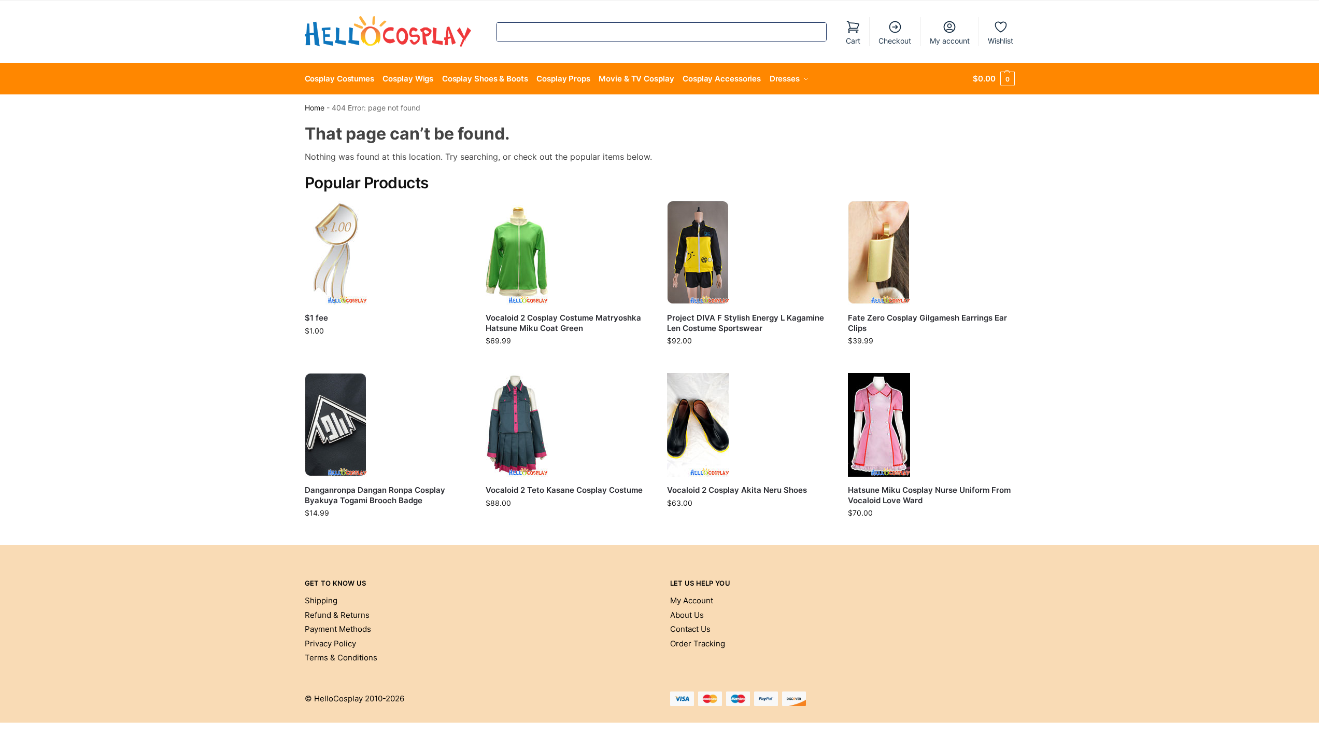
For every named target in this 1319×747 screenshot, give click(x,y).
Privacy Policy (330, 643)
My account (950, 40)
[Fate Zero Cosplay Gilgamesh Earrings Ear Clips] (931, 253)
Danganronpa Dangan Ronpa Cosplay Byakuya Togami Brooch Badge (375, 495)
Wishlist (1000, 40)
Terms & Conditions (341, 657)
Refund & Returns (337, 615)
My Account (691, 600)
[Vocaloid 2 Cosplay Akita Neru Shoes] (750, 425)
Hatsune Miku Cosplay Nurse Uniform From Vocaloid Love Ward (929, 495)
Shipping (321, 600)
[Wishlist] (454, 216)
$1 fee (316, 318)
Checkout (894, 40)
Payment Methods (338, 629)
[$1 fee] (388, 253)
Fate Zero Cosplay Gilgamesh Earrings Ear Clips (927, 323)
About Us (687, 615)
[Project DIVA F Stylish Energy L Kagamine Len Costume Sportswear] (750, 253)
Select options (568, 362)
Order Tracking (697, 643)
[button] (993, 78)
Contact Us (690, 629)
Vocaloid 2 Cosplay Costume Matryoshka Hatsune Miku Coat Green (563, 323)
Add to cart (387, 352)
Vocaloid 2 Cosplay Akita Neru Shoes (737, 490)
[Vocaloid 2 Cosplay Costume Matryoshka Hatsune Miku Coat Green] (568, 253)
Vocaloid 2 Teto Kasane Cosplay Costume (564, 490)
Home (314, 108)
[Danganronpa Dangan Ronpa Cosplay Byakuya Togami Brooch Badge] (388, 425)
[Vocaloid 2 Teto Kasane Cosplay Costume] (568, 425)
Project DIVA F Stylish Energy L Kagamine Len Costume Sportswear (745, 323)
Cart (853, 40)
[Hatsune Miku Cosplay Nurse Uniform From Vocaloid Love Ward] (931, 425)
